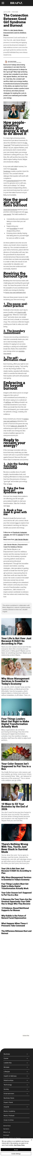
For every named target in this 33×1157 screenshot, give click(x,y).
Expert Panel (8, 994)
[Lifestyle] (27, 963)
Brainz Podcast (9, 1007)
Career (6, 950)
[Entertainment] (27, 985)
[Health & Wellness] (27, 967)
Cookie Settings (16, 1154)
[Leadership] (27, 954)
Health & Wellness (10, 967)
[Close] (30, 1141)
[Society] (27, 981)
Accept (16, 1150)
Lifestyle (7, 963)
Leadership (8, 954)
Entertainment (9, 985)
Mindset (6, 959)
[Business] (27, 945)
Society (6, 981)
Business (7, 945)
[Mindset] (27, 959)
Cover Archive (8, 1011)
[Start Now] (16, 645)
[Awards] (27, 998)
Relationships (8, 972)
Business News (9, 989)
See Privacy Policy (19, 1145)
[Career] (27, 950)
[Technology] (27, 976)
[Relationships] (27, 972)
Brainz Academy (9, 1003)
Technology (8, 976)
